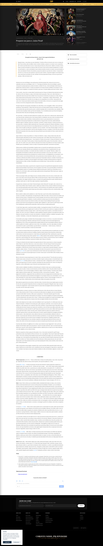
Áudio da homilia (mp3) (22, 474)
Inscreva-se (73, 1)
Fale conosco (28, 522)
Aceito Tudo (7, 542)
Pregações (47, 517)
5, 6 (38, 235)
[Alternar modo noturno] (63, 1)
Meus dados (18, 517)
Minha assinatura (19, 520)
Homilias (46, 515)
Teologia (37, 517)
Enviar (81, 505)
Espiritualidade (38, 515)
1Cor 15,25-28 (34, 461)
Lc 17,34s (22, 431)
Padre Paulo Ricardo (29, 517)
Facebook (81, 517)
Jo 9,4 (35, 450)
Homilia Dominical (19, 38)
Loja (67, 1)
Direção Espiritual (48, 522)
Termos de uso (28, 520)
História (37, 520)
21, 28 (23, 260)
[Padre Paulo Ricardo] (51, 1)
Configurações (16, 542)
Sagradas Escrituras (39, 525)
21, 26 (22, 250)
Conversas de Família (49, 520)
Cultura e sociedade (39, 523)
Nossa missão (28, 515)
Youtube (81, 515)
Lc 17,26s (23, 406)
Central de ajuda (28, 523)
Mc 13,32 (22, 364)
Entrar (79, 1)
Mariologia (37, 522)
